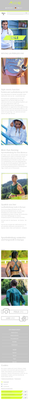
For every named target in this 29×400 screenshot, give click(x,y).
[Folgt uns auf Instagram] (14, 311)
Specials (14, 362)
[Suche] (26, 13)
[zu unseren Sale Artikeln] (14, 36)
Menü (3, 13)
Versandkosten (14, 338)
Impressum (15, 345)
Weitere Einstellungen (7, 388)
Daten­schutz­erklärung (8, 378)
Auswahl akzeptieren (8, 394)
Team (14, 359)
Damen (14, 352)
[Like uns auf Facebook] (14, 318)
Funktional (6, 386)
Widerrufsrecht (14, 335)
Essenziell (6, 382)
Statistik (6, 384)
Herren (14, 355)
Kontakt (14, 341)
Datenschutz (14, 332)
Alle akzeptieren (7, 391)
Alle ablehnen (6, 397)
